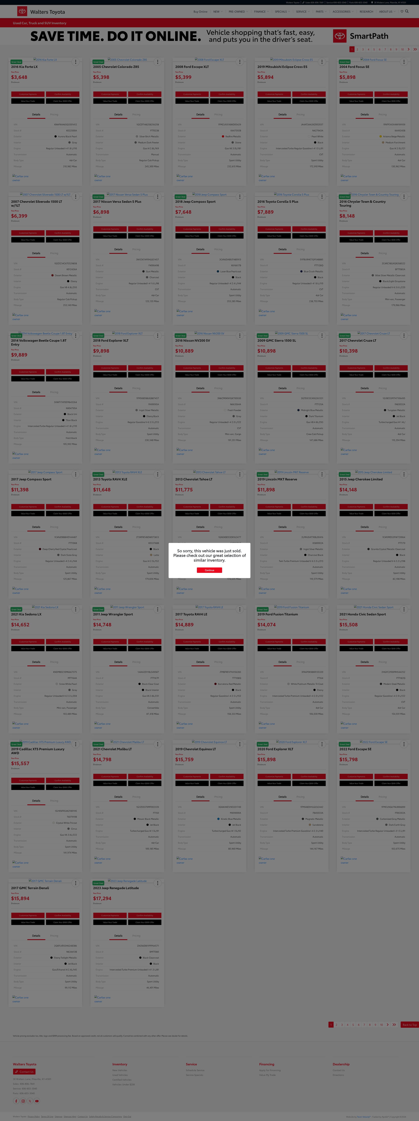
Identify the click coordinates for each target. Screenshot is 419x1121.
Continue (209, 570)
